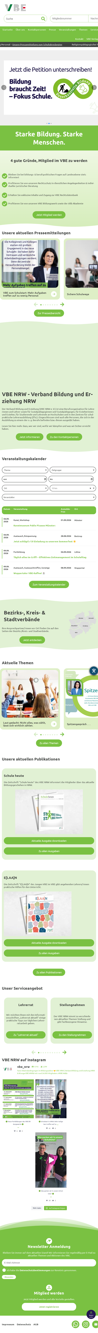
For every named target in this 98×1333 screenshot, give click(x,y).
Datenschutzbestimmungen (35, 1270)
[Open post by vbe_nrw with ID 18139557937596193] (50, 1160)
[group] (30, 269)
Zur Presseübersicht (49, 313)
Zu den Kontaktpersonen (64, 436)
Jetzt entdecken (32, 640)
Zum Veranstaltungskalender (49, 584)
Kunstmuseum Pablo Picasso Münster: (35, 525)
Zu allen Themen (49, 743)
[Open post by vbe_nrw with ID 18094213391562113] (50, 1098)
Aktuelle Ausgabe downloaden (49, 840)
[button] (46, 123)
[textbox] (25, 470)
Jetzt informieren (30, 436)
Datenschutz (24, 1324)
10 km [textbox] (54, 488)
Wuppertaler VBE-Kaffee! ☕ (29, 573)
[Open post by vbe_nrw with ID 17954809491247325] (18, 1098)
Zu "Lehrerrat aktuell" (26, 1034)
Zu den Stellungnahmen (72, 1034)
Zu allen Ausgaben (49, 851)
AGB (35, 1324)
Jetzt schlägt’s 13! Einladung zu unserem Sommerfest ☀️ (45, 541)
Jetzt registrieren (49, 1306)
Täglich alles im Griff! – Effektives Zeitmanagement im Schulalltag (50, 557)
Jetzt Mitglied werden (49, 214)
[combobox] (25, 470)
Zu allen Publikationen (49, 972)
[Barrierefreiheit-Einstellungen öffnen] (94, 670)
